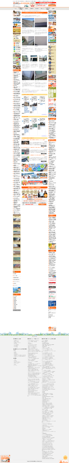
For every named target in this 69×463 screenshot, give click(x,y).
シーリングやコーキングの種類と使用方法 (17, 121)
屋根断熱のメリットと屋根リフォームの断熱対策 (17, 204)
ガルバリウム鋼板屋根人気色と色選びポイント (52, 130)
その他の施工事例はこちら (44, 114)
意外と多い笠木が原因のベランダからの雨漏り (17, 91)
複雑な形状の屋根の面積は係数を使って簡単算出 (47, 396)
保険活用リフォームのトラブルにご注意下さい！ (47, 438)
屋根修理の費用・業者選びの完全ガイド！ (17, 75)
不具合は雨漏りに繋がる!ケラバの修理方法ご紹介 (17, 89)
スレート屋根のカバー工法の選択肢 (52, 159)
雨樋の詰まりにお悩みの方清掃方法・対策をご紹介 (52, 260)
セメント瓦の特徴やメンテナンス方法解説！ (17, 109)
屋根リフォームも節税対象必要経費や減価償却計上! (52, 272)
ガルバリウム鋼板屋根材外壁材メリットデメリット (52, 135)
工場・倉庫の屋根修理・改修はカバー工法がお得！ (52, 256)
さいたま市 (15, 296)
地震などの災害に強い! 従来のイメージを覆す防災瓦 (48, 406)
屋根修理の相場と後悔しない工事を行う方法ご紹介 (34, 367)
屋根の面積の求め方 (16, 129)
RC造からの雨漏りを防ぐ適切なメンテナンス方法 (17, 194)
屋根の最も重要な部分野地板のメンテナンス (17, 160)
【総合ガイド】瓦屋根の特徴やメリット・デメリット (48, 366)
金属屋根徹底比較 (44, 433)
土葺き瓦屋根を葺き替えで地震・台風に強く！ (17, 113)
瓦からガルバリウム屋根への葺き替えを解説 (52, 124)
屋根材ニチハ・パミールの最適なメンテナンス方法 (52, 172)
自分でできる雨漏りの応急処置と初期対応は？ (52, 207)
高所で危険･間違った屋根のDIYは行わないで (47, 413)
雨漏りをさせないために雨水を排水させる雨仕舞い (48, 448)
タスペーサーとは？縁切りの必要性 (16, 95)
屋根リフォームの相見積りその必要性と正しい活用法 (52, 219)
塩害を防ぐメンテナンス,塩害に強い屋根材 (17, 167)
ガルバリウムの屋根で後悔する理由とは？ (17, 180)
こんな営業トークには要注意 (52, 228)
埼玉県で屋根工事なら (17, 279)
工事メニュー (42, 8)
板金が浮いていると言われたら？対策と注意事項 (52, 234)
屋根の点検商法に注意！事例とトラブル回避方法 (52, 232)
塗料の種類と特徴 (52, 280)
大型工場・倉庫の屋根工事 (31, 360)
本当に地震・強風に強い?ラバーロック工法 (17, 127)
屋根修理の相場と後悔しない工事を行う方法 (52, 146)
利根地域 (15, 307)
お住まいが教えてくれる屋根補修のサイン (52, 151)
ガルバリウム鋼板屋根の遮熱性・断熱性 (52, 128)
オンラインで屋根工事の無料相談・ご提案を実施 (52, 217)
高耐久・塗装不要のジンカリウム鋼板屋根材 (17, 186)
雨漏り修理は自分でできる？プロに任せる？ (17, 80)
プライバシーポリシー (17, 281)
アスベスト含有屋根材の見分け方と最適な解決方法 (48, 407)
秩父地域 (15, 308)
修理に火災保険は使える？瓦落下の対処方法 (52, 190)
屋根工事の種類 (52, 44)
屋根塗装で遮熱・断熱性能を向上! (52, 205)
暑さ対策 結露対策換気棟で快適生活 (16, 142)
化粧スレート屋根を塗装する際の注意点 (51, 170)
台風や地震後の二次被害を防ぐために (52, 192)
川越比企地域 (15, 304)
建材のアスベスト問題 (44, 409)
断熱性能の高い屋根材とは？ (16, 202)
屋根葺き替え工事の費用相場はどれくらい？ (52, 148)
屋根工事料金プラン (30, 343)
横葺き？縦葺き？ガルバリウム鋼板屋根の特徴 (52, 134)
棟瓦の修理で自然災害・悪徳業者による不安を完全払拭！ (48, 389)
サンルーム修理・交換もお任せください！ (52, 254)
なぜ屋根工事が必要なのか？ (52, 142)
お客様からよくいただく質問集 (45, 347)
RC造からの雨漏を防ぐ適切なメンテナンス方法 (47, 412)
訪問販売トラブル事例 (52, 230)
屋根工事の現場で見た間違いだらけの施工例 (52, 199)
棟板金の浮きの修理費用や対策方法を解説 (17, 84)
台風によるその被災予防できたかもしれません (52, 186)
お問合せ (15, 283)
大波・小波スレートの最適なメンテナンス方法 (17, 117)
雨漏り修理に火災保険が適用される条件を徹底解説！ (48, 458)
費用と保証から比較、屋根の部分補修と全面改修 (52, 149)
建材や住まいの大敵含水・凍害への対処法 (17, 144)
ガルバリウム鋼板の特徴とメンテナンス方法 (17, 184)
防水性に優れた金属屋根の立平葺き (46, 436)
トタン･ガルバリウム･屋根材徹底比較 (17, 178)
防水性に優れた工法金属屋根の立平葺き (16, 123)
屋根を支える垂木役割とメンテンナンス (17, 190)
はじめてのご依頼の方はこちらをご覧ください (33, 340)
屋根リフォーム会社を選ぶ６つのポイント (52, 183)
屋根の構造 (15, 85)
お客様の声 (31, 8)
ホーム (16, 8)
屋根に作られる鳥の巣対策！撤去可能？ (52, 264)
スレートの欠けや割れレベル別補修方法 (52, 161)
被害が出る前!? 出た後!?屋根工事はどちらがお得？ (52, 227)
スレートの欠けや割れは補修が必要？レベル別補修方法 (48, 371)
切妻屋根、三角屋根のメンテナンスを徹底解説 (17, 136)
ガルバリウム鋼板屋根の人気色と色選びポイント (47, 364)
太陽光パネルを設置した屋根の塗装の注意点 (52, 168)
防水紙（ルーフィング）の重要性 (46, 427)
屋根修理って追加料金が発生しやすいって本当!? (52, 236)
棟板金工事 (53, 65)
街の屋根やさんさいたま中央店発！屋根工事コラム (20, 356)
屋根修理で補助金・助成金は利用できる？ (52, 213)
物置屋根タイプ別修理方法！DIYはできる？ (52, 252)
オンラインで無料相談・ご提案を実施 (32, 341)
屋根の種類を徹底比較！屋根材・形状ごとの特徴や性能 (48, 367)
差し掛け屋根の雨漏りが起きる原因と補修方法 (17, 138)
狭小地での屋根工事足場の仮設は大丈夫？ (52, 178)
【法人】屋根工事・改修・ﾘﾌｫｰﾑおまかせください (52, 271)
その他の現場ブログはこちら (44, 162)
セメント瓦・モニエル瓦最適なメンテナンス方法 (17, 111)
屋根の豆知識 (15, 161)
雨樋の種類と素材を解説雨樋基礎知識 (17, 206)
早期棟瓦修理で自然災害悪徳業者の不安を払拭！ (17, 115)
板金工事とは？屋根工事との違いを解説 (17, 82)
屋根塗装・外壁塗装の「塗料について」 (46, 345)
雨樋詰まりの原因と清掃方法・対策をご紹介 (33, 388)
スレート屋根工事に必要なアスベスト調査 (47, 408)
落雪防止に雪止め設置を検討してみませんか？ (33, 384)
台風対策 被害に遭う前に (31, 355)
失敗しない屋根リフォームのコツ (52, 144)
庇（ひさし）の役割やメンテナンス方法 (17, 196)
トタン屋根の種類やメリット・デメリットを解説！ (48, 372)
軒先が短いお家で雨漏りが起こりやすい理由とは (17, 153)
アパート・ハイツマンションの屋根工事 (52, 267)
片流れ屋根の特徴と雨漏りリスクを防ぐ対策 (17, 134)
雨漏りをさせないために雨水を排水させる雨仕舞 (17, 147)
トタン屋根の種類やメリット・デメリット (52, 164)
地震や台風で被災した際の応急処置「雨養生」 (17, 125)
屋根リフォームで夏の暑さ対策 (31, 359)
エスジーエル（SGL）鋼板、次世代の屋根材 (47, 435)
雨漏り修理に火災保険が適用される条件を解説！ (52, 209)
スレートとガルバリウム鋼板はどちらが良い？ (52, 120)
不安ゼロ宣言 (15, 343)
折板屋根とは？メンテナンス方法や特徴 (52, 166)
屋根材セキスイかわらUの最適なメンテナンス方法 (52, 174)
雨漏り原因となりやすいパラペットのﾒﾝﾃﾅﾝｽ (17, 101)
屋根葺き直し (53, 62)
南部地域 (15, 297)
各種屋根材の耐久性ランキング (45, 430)
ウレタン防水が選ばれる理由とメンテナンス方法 (17, 97)
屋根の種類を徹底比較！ (51, 155)
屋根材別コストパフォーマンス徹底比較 (17, 163)
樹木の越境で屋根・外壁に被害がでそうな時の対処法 (52, 238)
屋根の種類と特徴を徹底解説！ (16, 72)
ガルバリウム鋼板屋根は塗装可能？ (52, 126)
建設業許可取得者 (16, 277)
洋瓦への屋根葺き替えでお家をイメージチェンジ (17, 173)
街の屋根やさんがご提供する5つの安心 (21, 9)
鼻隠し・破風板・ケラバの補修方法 (17, 87)
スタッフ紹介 (15, 275)
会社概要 (53, 8)
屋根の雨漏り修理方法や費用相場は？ (17, 192)
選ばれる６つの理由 (16, 341)
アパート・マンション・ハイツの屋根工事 (33, 361)
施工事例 (26, 8)
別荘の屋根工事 (30, 362)
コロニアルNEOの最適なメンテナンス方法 (52, 176)
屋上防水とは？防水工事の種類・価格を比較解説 (17, 105)
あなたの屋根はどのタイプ (45, 342)
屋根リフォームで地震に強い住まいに (32, 356)
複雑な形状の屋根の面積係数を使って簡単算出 (17, 131)
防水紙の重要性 (16, 158)
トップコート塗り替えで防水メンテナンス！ (17, 211)
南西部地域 (15, 300)
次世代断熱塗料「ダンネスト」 (51, 203)
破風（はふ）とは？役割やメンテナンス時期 (17, 213)
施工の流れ (37, 8)
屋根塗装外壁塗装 (53, 69)
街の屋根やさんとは (16, 340)
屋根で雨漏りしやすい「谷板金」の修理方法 (17, 149)
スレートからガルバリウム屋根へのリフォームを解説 (52, 122)
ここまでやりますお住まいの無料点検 (47, 9)
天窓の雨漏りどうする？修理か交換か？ (17, 200)
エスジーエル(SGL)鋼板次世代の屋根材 (17, 182)
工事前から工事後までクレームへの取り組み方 (52, 223)
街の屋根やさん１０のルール (17, 342)
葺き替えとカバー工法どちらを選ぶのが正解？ (52, 153)
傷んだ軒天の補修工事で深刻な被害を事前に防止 (17, 93)
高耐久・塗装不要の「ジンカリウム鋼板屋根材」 (47, 411)
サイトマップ (15, 285)
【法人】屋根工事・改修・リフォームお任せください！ (34, 363)
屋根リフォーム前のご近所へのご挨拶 (51, 221)
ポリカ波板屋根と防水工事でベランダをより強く (52, 258)
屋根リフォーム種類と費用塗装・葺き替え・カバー (52, 157)
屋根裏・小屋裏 (16, 140)
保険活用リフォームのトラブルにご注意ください (52, 240)
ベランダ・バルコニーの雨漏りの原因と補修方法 (17, 107)
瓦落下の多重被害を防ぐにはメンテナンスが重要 (52, 188)
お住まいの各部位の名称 (45, 390)
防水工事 (53, 59)
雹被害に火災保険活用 (44, 456)
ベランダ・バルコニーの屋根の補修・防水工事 (33, 358)
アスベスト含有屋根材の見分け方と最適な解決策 (17, 155)
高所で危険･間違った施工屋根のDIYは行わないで (17, 188)
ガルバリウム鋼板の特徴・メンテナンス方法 (47, 410)
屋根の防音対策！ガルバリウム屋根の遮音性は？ (52, 137)
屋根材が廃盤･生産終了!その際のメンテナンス (17, 171)
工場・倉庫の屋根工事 (52, 265)
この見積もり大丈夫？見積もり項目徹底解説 (52, 225)
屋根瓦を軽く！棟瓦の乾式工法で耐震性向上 (52, 194)
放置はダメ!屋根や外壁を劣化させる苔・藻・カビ (17, 169)
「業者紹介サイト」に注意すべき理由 (52, 241)
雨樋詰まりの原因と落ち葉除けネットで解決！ (52, 262)
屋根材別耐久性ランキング (16, 165)
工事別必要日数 (51, 181)
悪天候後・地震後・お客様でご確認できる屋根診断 (48, 344)
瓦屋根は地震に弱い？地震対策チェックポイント (52, 196)
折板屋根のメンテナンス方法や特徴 (46, 373)
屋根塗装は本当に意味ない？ (16, 78)
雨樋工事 (53, 56)
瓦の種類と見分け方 (16, 151)
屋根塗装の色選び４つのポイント (51, 201)
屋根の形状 (43, 392)
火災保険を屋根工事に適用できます (32, 357)
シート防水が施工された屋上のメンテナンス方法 (17, 99)
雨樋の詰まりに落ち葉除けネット (32, 389)
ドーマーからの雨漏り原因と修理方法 (17, 198)
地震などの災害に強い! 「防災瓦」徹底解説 (52, 198)
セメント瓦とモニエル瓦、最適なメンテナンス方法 (48, 375)
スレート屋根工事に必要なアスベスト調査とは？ (17, 208)
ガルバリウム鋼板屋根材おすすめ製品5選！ (52, 132)
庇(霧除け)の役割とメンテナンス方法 (16, 119)
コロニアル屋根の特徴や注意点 (51, 163)
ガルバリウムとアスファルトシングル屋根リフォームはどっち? (17, 176)
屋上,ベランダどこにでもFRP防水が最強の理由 (17, 103)
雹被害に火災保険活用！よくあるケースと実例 (52, 211)
